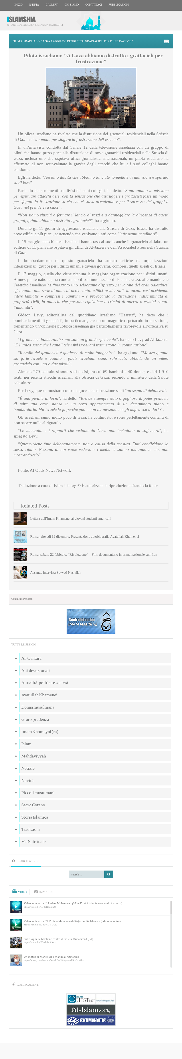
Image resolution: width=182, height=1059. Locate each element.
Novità (27, 780)
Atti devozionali (35, 670)
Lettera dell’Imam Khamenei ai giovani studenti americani (70, 518)
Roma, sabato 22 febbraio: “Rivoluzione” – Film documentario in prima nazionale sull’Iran (93, 554)
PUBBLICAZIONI (119, 4)
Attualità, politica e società (44, 682)
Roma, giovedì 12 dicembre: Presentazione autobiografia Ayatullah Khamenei (84, 536)
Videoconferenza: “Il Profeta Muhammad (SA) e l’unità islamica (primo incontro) (72, 921)
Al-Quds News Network (50, 470)
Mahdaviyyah (33, 755)
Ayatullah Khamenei (39, 694)
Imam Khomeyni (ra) (39, 731)
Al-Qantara (31, 658)
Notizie (28, 768)
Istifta (34, 4)
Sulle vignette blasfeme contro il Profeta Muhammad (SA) (58, 939)
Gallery (52, 4)
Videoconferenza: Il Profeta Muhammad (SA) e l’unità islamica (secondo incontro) (73, 903)
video (22, 892)
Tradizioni (30, 829)
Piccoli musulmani (38, 792)
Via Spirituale (33, 841)
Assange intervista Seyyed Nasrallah (55, 572)
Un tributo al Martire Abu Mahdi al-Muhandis (51, 956)
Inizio (18, 4)
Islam (26, 743)
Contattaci (93, 4)
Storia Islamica (34, 817)
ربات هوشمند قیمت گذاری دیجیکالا (91, 1051)
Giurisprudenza (35, 719)
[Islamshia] (37, 19)
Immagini (46, 892)
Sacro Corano (33, 804)
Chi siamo (72, 4)
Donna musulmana (37, 707)
